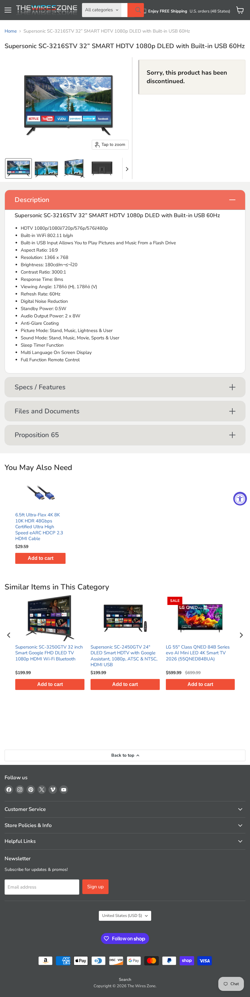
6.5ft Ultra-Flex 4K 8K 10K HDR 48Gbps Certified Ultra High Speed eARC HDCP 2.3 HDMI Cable (39, 527)
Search (125, 979)
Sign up (95, 886)
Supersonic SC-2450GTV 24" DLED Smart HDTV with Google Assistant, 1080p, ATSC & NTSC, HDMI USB (124, 656)
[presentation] (9, 635)
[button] (18, 168)
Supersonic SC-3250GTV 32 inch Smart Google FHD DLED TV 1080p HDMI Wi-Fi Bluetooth (49, 653)
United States (122, 915)
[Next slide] (127, 168)
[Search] (135, 10)
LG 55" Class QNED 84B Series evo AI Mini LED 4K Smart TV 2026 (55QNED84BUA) (198, 653)
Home (11, 31)
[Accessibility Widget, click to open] (240, 498)
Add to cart (40, 558)
